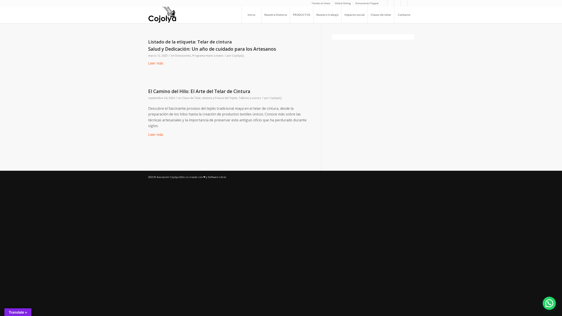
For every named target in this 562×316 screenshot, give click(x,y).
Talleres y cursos (250, 98)
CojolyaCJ (238, 55)
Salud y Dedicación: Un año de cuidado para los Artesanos (212, 49)
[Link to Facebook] (390, 3)
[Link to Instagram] (384, 3)
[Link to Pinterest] (404, 3)
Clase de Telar (191, 98)
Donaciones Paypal (366, 3)
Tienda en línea (320, 3)
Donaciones (183, 55)
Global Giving (343, 3)
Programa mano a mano (207, 55)
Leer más (155, 63)
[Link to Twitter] (410, 3)
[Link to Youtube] (397, 3)
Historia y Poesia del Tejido (220, 98)
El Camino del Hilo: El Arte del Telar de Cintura (199, 91)
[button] (549, 303)
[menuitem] (321, 3)
